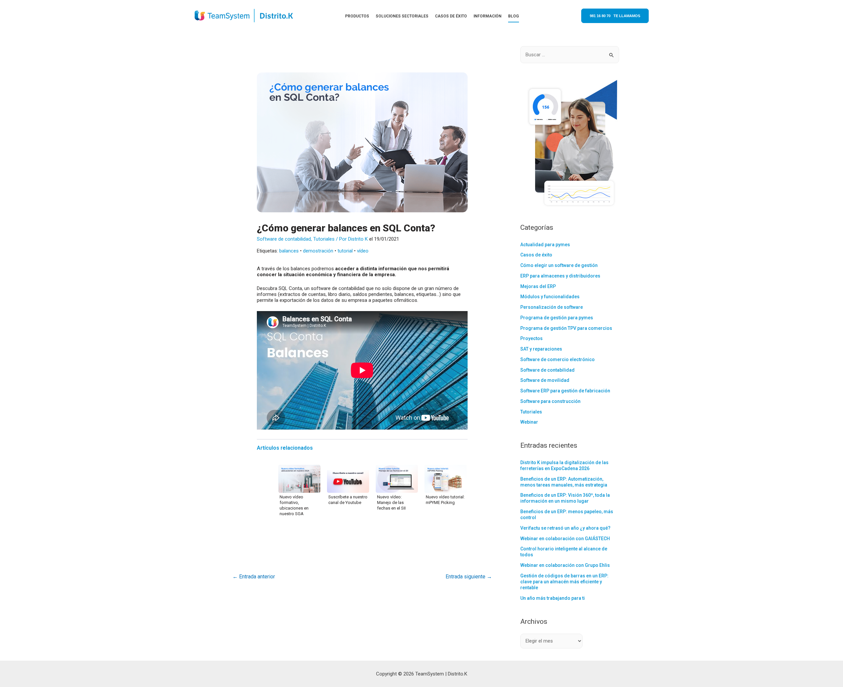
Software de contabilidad (284, 239)
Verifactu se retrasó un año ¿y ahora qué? (565, 528)
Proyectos (531, 338)
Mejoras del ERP (538, 286)
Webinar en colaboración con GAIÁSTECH (565, 538)
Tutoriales (324, 239)
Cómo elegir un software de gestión (559, 265)
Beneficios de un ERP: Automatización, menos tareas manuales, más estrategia (563, 482)
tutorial (345, 251)
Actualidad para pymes (545, 244)
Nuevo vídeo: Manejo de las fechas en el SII (391, 502)
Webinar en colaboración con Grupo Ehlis (565, 565)
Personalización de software (551, 307)
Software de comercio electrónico (557, 359)
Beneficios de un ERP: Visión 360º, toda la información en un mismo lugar (565, 498)
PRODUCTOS (357, 16)
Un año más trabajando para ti (552, 598)
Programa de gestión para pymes (556, 317)
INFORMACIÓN (488, 16)
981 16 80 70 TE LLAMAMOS (615, 16)
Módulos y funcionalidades (550, 296)
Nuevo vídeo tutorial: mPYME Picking (445, 499)
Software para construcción (550, 401)
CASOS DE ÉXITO (451, 16)
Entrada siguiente (469, 576)
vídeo (362, 251)
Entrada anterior (253, 576)
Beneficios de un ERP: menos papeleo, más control (566, 514)
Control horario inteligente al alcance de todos (563, 551)
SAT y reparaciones (541, 349)
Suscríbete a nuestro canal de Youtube (347, 499)
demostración (318, 251)
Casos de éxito (536, 254)
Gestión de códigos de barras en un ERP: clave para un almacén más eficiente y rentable (564, 581)
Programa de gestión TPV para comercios (566, 328)
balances (289, 251)
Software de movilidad (544, 380)
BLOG (513, 16)
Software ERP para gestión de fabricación (565, 390)
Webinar (529, 422)
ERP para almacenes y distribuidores (560, 275)
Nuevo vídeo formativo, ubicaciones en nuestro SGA (294, 505)
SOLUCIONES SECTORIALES (402, 16)
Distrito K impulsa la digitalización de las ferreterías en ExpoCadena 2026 (564, 465)
